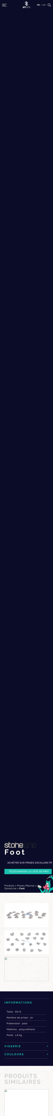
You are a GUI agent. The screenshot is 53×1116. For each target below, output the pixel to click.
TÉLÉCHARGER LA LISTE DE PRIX (29, 871)
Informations (18, 1002)
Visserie (12, 1046)
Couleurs (14, 1054)
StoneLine (10, 888)
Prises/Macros (25, 885)
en (44, 5)
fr (38, 5)
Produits (9, 885)
